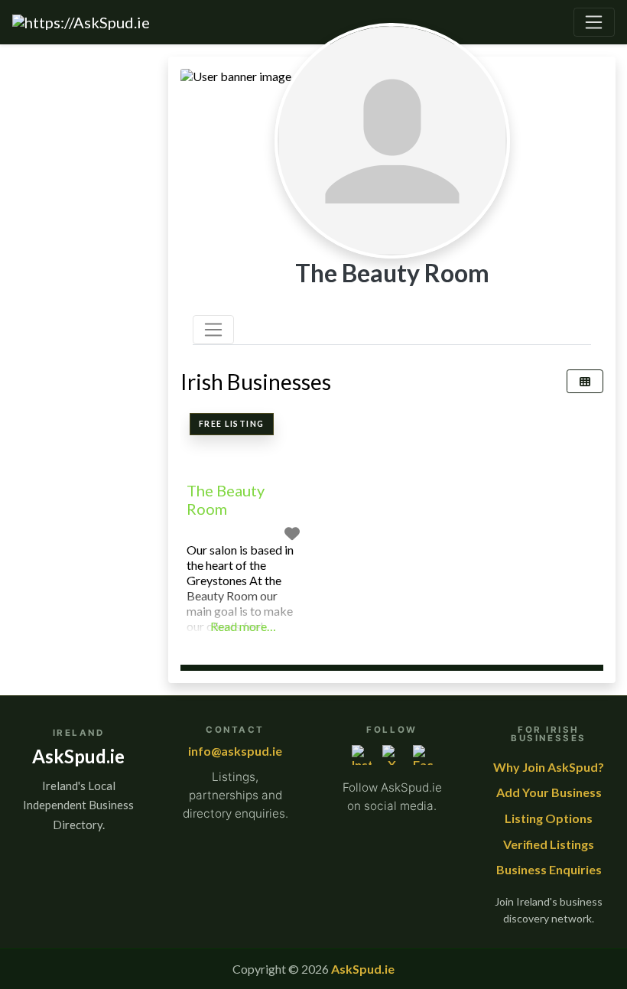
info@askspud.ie (235, 750)
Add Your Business (549, 792)
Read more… (243, 626)
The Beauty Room (226, 499)
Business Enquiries (549, 869)
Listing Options (549, 818)
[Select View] (585, 381)
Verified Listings (548, 844)
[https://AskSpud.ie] (81, 22)
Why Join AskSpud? (548, 767)
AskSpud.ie (363, 968)
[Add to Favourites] (292, 533)
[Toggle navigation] (594, 22)
